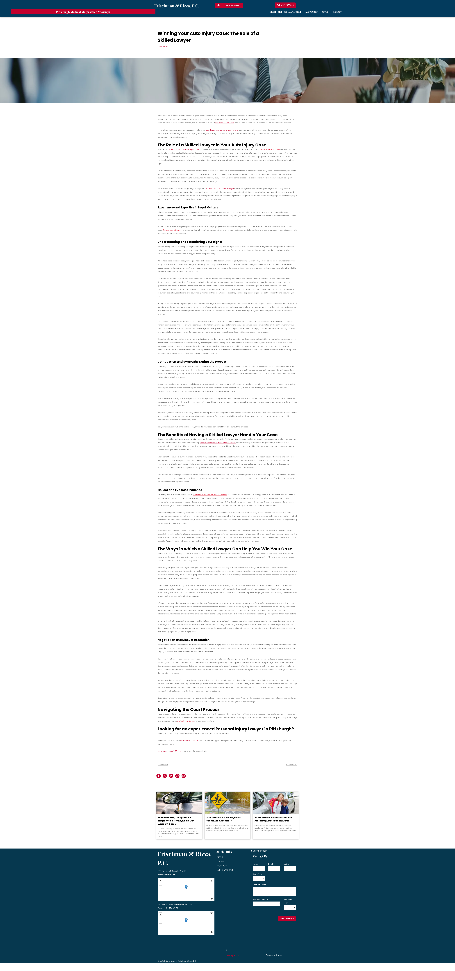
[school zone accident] (227, 803)
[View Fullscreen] (160, 888)
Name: (255, 864)
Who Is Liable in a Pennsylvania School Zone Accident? (223, 819)
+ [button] (160, 880)
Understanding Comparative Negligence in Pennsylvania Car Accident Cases (176, 820)
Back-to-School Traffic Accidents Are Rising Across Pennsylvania (273, 819)
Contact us (162, 751)
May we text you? (288, 901)
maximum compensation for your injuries (218, 442)
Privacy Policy (233, 956)
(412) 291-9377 (176, 751)
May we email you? (260, 899)
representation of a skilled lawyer (219, 188)
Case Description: (260, 884)
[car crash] (179, 803)
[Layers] (211, 880)
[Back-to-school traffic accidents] (276, 803)
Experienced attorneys (172, 230)
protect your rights (185, 721)
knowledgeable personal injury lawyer (222, 130)
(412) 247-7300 (169, 874)
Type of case (258, 874)
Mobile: (286, 864)
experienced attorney (270, 149)
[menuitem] (273, 11)
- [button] (160, 883)
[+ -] (186, 889)
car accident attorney (224, 123)
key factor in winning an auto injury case (210, 495)
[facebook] (226, 951)
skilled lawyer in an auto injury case (184, 149)
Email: (270, 864)
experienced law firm (189, 740)
